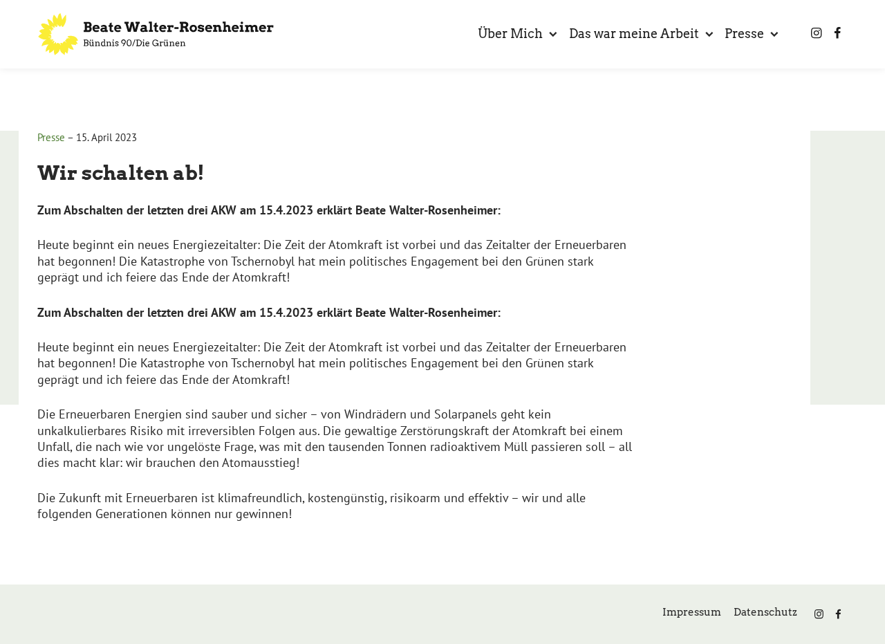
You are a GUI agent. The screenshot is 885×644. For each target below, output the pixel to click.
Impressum (691, 612)
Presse (51, 137)
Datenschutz (765, 612)
